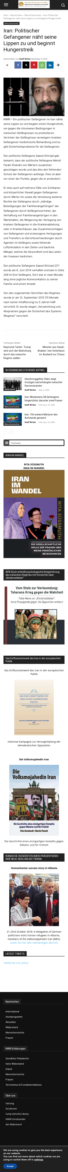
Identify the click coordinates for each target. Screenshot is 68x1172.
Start (5, 15)
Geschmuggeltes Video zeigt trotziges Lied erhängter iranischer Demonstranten (43, 382)
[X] (25, 65)
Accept (10, 1166)
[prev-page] (5, 431)
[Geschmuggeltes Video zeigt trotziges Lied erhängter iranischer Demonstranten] (12, 383)
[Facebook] (17, 65)
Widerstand (10, 389)
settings (38, 1159)
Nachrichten (16, 15)
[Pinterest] (34, 65)
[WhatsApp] (42, 65)
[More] (58, 65)
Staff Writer (25, 58)
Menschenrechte (33, 15)
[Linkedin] (50, 65)
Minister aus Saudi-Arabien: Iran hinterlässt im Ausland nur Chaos (51, 350)
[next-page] (11, 431)
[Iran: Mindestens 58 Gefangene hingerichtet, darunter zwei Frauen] (12, 401)
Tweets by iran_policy (15, 962)
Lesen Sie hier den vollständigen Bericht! (34, 942)
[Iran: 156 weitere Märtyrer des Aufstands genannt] (12, 419)
